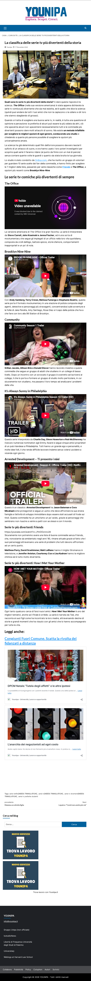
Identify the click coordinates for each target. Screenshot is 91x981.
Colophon (37, 969)
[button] (8, 28)
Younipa (9, 47)
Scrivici (56, 969)
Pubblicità (18, 969)
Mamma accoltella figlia (14, 803)
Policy (28, 969)
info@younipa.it (11, 921)
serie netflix (13, 794)
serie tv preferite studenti (28, 796)
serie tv (41, 794)
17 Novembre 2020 (21, 47)
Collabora (7, 969)
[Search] (85, 28)
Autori (47, 969)
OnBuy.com (41, 160)
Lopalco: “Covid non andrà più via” (72, 803)
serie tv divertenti (71, 794)
